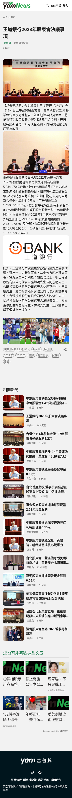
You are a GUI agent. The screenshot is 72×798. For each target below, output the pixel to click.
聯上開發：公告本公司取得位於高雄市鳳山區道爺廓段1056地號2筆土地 (35, 681)
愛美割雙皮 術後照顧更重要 (58, 717)
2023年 (20, 355)
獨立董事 (42, 355)
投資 (6, 361)
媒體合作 (55, 780)
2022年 (8, 355)
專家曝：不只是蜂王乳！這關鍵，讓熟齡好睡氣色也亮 (57, 681)
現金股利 (9, 349)
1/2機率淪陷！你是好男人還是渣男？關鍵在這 (12, 717)
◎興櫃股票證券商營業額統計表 (12, 681)
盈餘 (31, 355)
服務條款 (16, 780)
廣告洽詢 (43, 780)
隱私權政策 (30, 780)
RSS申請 (56, 5)
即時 (13, 17)
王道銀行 (23, 349)
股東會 (56, 355)
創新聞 (7, 43)
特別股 (48, 349)
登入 (65, 5)
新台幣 (36, 349)
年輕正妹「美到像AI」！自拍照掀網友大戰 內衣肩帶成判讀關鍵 (35, 717)
